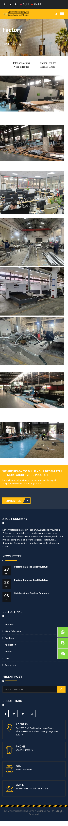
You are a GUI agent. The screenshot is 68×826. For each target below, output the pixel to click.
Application (10, 644)
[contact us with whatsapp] (62, 632)
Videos (8, 651)
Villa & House (21, 66)
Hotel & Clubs (47, 66)
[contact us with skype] (62, 643)
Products (9, 637)
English (26, 4)
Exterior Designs (47, 63)
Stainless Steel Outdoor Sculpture (31, 593)
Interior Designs (21, 63)
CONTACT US (13, 500)
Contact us (10, 665)
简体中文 (37, 4)
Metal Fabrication (13, 631)
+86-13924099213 (24, 750)
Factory (17, 44)
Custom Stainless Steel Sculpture (31, 567)
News (8, 658)
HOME (5, 44)
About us (9, 624)
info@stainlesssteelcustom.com (32, 788)
